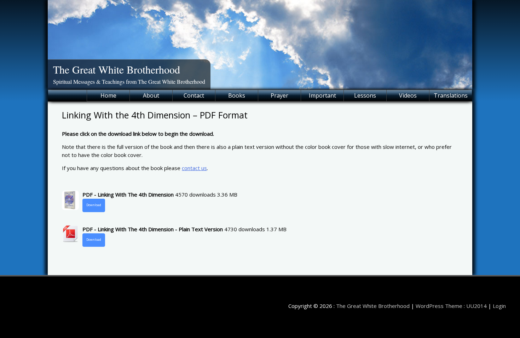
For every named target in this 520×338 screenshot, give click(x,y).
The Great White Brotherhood (116, 69)
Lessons (365, 95)
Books (236, 95)
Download (93, 205)
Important (322, 95)
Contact (194, 95)
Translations (451, 95)
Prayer (279, 95)
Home (108, 95)
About (151, 95)
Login (499, 305)
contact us (194, 167)
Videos (408, 95)
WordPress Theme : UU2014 (451, 305)
